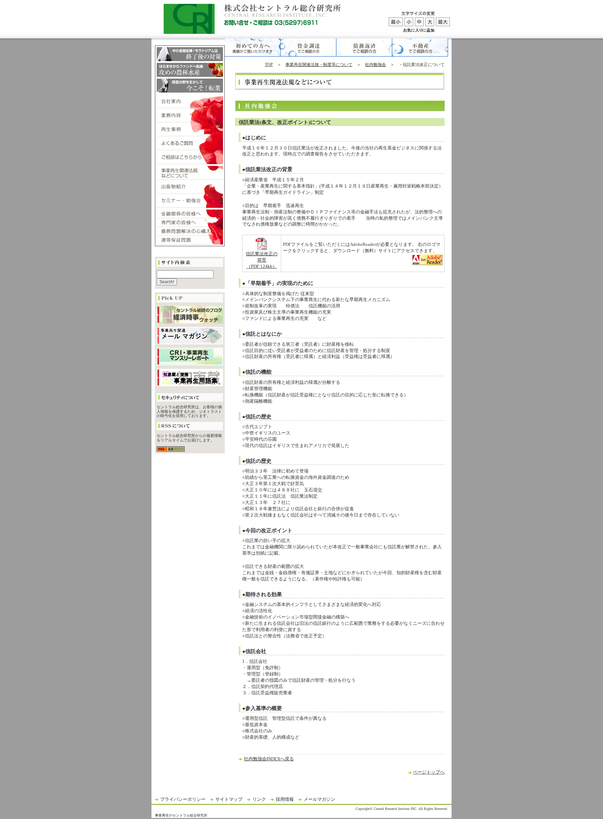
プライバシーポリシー (183, 799)
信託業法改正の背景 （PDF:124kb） (261, 260)
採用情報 (285, 799)
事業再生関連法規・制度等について (318, 65)
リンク (259, 799)
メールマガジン (319, 799)
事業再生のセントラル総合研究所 (181, 815)
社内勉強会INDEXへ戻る (269, 758)
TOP (269, 65)
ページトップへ (429, 772)
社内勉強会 (375, 65)
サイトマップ (229, 799)
